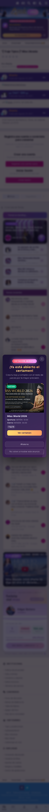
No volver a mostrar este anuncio (24, 451)
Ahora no (25, 444)
